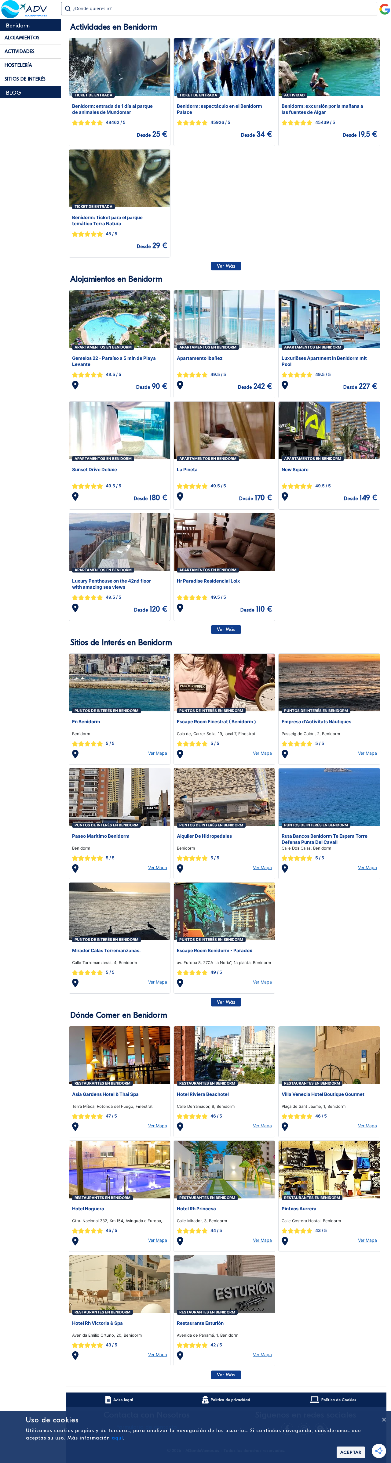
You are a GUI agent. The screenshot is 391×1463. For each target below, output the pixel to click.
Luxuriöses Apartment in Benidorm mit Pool (324, 361)
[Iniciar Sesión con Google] (385, 7)
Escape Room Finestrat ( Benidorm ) (216, 721)
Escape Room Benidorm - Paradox (214, 950)
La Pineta (187, 469)
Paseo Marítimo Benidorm (101, 836)
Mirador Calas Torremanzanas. (106, 950)
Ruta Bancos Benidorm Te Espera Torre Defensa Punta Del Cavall (324, 839)
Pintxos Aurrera (299, 1209)
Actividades (20, 51)
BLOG (13, 93)
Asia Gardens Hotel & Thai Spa (105, 1094)
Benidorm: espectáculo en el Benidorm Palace (219, 109)
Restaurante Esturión (200, 1323)
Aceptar (350, 1452)
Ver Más (226, 266)
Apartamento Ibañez (200, 358)
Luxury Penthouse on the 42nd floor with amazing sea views (111, 584)
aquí (117, 1438)
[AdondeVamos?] (24, 16)
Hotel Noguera (88, 1209)
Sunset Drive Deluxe (94, 469)
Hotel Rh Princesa (196, 1209)
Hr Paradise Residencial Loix (208, 581)
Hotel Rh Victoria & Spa (97, 1323)
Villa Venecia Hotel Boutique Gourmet (323, 1094)
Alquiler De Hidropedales (204, 836)
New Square (295, 469)
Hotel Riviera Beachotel (203, 1094)
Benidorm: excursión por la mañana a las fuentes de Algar (322, 109)
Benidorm (18, 26)
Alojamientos (22, 38)
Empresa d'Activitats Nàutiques (316, 721)
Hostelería (18, 65)
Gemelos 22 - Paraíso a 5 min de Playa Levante (114, 361)
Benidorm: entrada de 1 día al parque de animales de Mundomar (112, 109)
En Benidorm (86, 721)
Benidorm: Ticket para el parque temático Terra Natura (107, 220)
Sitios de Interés (25, 79)
